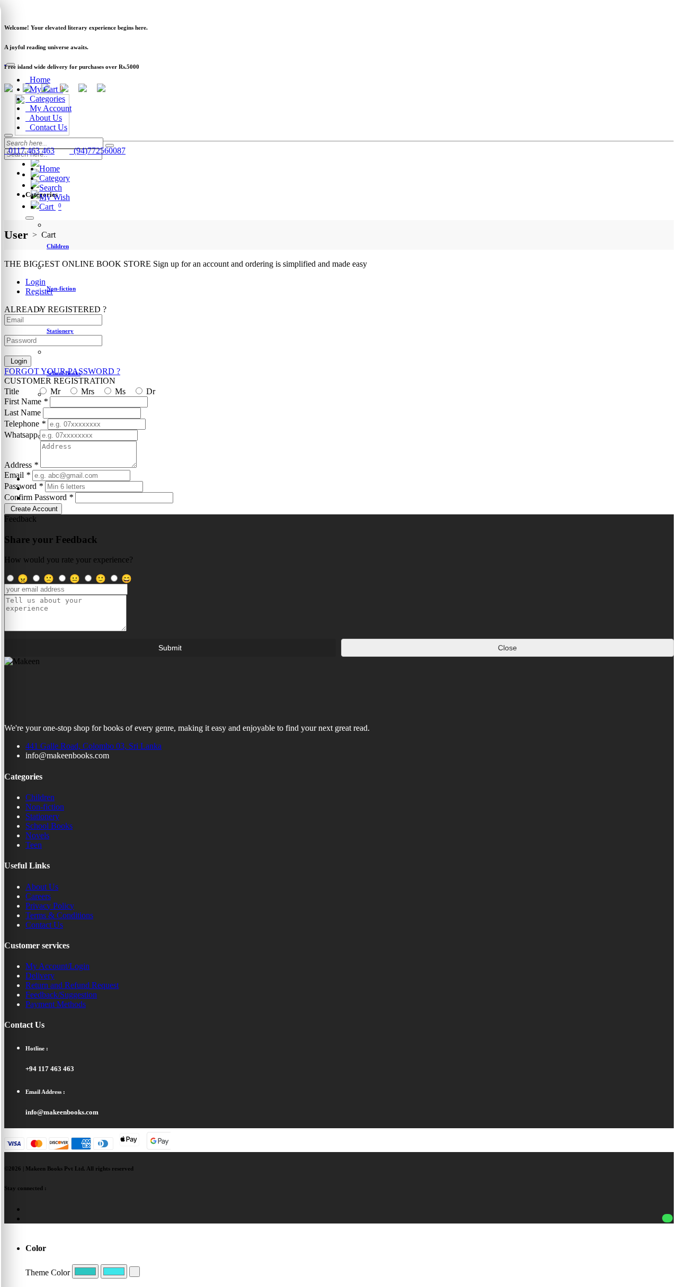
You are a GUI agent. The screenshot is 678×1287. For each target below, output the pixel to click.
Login (17, 361)
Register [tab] (39, 291)
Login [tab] (35, 281)
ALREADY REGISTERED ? (55, 309)
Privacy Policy (49, 905)
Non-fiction (44, 806)
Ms (119, 391)
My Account (48, 108)
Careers (38, 896)
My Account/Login (57, 966)
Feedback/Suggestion (61, 994)
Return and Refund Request (72, 985)
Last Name (22, 412)
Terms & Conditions (59, 915)
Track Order (93, 7)
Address (21, 464)
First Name (26, 401)
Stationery (42, 816)
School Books (49, 825)
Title (11, 391)
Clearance (55, 7)
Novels (37, 835)
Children (40, 797)
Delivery (40, 975)
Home (37, 79)
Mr (54, 391)
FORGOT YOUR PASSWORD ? (62, 371)
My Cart (44, 89)
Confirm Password (38, 497)
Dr (149, 391)
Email (17, 474)
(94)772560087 (97, 150)
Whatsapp (21, 434)
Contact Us (46, 127)
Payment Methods (55, 1004)
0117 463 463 (29, 150)
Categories (45, 98)
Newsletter (19, 7)
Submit (170, 648)
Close (507, 648)
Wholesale (160, 7)
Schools (127, 7)
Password (23, 486)
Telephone (25, 423)
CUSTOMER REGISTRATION (59, 380)
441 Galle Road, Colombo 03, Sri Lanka (93, 745)
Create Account (33, 509)
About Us (43, 117)
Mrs (86, 391)
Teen (33, 844)
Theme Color (47, 1272)
